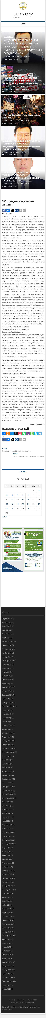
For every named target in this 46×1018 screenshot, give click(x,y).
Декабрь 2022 (7, 787)
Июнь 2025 (6, 672)
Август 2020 (6, 893)
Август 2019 (6, 939)
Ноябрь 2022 (6, 790)
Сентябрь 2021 (7, 844)
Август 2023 (6, 756)
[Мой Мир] (12, 433)
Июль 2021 (6, 851)
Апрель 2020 (6, 909)
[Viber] (28, 433)
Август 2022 (6, 802)
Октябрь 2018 (7, 977)
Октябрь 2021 (7, 840)
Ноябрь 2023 (6, 745)
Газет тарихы (20, 1000)
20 (23, 504)
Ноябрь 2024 (6, 699)
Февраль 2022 (7, 825)
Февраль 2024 (7, 733)
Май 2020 (5, 905)
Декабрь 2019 (7, 924)
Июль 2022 (6, 806)
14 (28, 500)
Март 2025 (6, 683)
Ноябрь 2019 (6, 928)
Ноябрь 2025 (6, 653)
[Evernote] (24, 433)
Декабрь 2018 (7, 970)
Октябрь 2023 (7, 748)
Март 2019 (6, 958)
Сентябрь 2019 (7, 935)
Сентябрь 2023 (7, 752)
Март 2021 (6, 867)
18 (12, 504)
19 (18, 504)
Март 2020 (6, 913)
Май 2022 (5, 813)
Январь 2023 (6, 783)
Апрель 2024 (6, 725)
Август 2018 (6, 985)
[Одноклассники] (8, 433)
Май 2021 (5, 859)
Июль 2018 (6, 989)
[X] (16, 433)
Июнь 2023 (6, 764)
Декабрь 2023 (7, 741)
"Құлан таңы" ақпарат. (12, 56)
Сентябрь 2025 (7, 661)
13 (23, 500)
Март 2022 (6, 821)
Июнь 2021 (6, 855)
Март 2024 (6, 729)
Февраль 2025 (7, 687)
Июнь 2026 (6, 626)
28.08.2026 (26, 56)
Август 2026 (6, 619)
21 (28, 504)
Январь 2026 (6, 645)
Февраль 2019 (7, 962)
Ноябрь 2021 (6, 836)
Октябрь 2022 (7, 794)
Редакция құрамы (30, 1002)
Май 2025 (5, 676)
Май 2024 (5, 722)
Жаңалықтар (8, 36)
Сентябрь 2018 (7, 981)
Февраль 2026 (7, 641)
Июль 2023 (6, 760)
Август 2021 (6, 848)
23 (39, 504)
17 (7, 504)
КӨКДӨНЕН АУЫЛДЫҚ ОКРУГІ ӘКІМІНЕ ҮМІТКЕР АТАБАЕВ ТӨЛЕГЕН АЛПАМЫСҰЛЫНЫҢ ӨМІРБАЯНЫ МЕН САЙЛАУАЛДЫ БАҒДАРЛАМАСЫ (21, 176)
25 (12, 509)
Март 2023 (6, 775)
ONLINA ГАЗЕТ (32, 1000)
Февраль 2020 (7, 916)
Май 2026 (5, 630)
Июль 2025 (6, 668)
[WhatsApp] (32, 433)
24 (7, 509)
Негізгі (11, 1000)
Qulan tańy (23, 14)
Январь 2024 (6, 737)
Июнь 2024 (6, 718)
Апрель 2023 (6, 771)
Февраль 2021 (7, 871)
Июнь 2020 (6, 901)
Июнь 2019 (6, 947)
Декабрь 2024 (7, 695)
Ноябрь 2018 (6, 974)
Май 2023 (5, 767)
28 (28, 509)
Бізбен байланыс (16, 1002)
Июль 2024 (6, 714)
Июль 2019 (6, 943)
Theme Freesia (24, 1007)
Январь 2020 (6, 920)
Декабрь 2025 (7, 649)
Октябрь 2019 (7, 932)
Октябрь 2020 (7, 886)
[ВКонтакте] (4, 433)
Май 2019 (5, 951)
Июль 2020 (6, 897)
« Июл (4, 517)
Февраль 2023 (7, 779)
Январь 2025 (6, 691)
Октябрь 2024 (7, 703)
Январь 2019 (6, 966)
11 (12, 500)
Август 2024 (6, 710)
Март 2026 (6, 638)
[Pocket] (20, 433)
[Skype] (36, 433)
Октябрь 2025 (7, 657)
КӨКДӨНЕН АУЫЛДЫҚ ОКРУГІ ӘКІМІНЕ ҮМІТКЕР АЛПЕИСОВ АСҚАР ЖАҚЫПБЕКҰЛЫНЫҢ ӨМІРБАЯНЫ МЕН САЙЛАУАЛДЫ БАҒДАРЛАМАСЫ (23, 47)
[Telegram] (40, 433)
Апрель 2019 (6, 955)
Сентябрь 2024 (7, 706)
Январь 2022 (6, 829)
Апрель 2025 (6, 680)
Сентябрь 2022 (7, 798)
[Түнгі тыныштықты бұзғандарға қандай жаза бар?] (23, 110)
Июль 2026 (6, 622)
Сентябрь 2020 (7, 890)
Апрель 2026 (6, 634)
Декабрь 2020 (7, 878)
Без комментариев (12, 59)
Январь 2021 (6, 874)
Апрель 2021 (6, 863)
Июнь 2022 (6, 809)
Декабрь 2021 (7, 832)
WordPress (32, 1007)
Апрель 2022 (6, 817)
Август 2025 (6, 664)
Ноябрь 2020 (6, 882)
